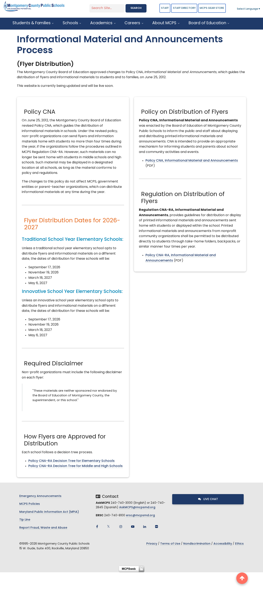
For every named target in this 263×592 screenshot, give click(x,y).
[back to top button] (242, 578)
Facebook (97, 526)
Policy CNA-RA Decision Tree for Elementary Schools (71, 461)
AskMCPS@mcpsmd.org (137, 507)
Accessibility (222, 543)
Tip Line (24, 519)
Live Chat (210, 499)
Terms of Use (170, 543)
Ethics (239, 543)
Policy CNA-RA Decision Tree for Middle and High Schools (75, 466)
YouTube (132, 526)
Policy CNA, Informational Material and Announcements (191, 160)
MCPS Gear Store (212, 8)
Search (136, 8)
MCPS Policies (29, 504)
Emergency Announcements (40, 496)
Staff (165, 8)
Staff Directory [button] (184, 8)
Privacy (151, 543)
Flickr (156, 526)
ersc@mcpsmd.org (140, 515)
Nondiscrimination (196, 543)
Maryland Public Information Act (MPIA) (49, 512)
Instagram (121, 526)
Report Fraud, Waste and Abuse (43, 527)
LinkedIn (144, 526)
